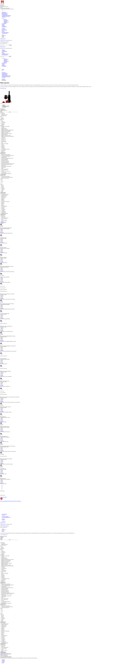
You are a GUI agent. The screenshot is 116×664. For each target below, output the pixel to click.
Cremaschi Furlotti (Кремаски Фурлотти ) (7, 155)
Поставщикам (4, 26)
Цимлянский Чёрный (4, 213)
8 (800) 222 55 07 (3, 38)
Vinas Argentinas (3, 568)
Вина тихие (4, 12)
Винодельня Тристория (5, 161)
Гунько (2, 144)
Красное (2, 119)
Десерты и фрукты (4, 220)
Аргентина (3, 188)
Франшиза (3, 29)
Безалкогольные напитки (6, 16)
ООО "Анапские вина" (5, 598)
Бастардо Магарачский (4, 194)
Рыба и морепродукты (4, 647)
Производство (6, 20)
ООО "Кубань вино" (4, 599)
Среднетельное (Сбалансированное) (7, 177)
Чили (2, 190)
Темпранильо (3, 212)
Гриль (2, 221)
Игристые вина (4, 13)
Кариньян (2, 627)
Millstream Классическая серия (6, 560)
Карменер (2, 198)
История (5, 19)
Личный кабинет (4, 33)
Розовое (2, 118)
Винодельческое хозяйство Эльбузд (6, 164)
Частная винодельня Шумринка (6, 173)
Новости (3, 28)
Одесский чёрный (4, 206)
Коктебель (3, 146)
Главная (3, 659)
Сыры (2, 219)
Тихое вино (3, 113)
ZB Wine (2, 569)
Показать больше (3, 152)
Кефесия (2, 199)
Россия (2, 185)
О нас (3, 18)
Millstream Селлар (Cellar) (5, 126)
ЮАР (2, 191)
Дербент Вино (3, 165)
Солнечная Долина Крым (5, 578)
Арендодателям (4, 51)
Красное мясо (3, 645)
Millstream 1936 (3, 128)
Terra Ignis (3, 138)
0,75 (2, 180)
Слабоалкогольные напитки (6, 15)
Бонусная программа (5, 32)
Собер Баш (3, 148)
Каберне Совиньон (4, 195)
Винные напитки (5, 14)
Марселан (2, 203)
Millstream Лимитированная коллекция (7, 559)
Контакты (5, 22)
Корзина (3, 661)
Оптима (2, 600)
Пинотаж (2, 637)
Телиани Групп (3, 172)
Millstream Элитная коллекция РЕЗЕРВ (7, 136)
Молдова (2, 205)
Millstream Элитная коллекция (6, 135)
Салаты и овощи (4, 218)
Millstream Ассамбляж (4, 132)
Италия (2, 186)
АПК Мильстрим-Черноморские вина (7, 158)
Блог (3, 30)
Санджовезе (3, 209)
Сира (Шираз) (3, 211)
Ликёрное (2, 124)
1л (1, 183)
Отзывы (3, 31)
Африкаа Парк (3, 141)
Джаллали (3, 145)
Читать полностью (3, 88)
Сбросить (1, 223)
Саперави (2, 210)
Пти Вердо (3, 208)
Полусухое (3, 551)
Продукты (3, 77)
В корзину (2, 232)
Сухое (2, 550)
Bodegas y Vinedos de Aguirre (5, 154)
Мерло (2, 204)
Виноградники (6, 21)
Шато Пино (3, 580)
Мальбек (2, 202)
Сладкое (2, 123)
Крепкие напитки (5, 73)
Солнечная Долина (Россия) (5, 171)
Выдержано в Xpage (3, 536)
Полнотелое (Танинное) (5, 178)
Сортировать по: (2, 109)
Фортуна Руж (3, 579)
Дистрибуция (4, 23)
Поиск (10, 56)
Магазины (3, 65)
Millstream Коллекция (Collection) (6, 133)
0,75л (2, 181)
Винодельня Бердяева (4, 143)
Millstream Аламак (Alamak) (5, 131)
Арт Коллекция (3, 570)
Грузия (2, 616)
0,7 (1, 179)
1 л (1, 182)
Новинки (4, 105)
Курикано (2, 147)
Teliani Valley (3, 137)
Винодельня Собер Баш (5, 590)
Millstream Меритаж (4, 134)
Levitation (2, 127)
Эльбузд (2, 151)
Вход (3, 662)
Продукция (4, 79)
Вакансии (5, 60)
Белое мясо (3, 646)
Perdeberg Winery (4, 157)
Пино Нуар (3, 636)
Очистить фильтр (3, 653)
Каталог (3, 24)
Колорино (3, 200)
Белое (2, 117)
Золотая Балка (3, 167)
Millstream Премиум (4, 558)
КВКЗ (2, 168)
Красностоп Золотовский (5, 201)
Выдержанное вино (4, 114)
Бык (2, 142)
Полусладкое (3, 122)
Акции (3, 25)
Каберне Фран (3, 196)
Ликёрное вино (3, 115)
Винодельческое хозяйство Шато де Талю (7, 163)
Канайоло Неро (3, 626)
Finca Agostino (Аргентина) (5, 156)
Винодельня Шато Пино (5, 162)
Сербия (2, 189)
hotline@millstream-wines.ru (4, 525)
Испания (2, 617)
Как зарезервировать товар (6, 517)
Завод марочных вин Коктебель (6, 166)
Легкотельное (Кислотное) (5, 176)
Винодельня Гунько (4, 589)
